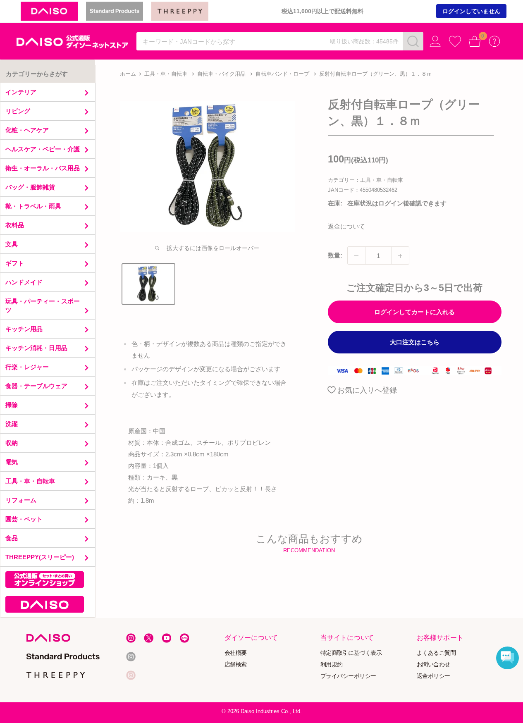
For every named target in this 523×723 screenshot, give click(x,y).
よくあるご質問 (436, 652)
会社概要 (235, 652)
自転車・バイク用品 (221, 74)
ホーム (128, 74)
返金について (346, 226)
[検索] (413, 41)
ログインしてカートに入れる (414, 312)
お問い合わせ (433, 664)
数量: (335, 255)
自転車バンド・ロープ (282, 74)
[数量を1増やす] (400, 256)
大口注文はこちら (414, 342)
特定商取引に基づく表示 (351, 652)
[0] (475, 41)
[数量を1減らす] (356, 256)
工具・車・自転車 (165, 74)
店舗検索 (235, 664)
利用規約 (331, 664)
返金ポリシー (433, 676)
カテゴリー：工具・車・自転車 (365, 180)
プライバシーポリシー (348, 676)
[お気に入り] (455, 41)
